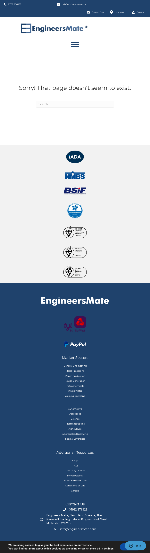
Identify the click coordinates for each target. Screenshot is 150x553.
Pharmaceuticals (75, 423)
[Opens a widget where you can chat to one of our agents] (135, 546)
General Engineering (75, 365)
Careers (75, 490)
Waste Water (75, 390)
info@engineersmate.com (74, 4)
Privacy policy (75, 475)
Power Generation (75, 380)
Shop (75, 460)
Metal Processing (75, 370)
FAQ (75, 465)
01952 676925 (14, 4)
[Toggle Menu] (75, 45)
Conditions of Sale (75, 485)
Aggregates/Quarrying (75, 433)
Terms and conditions (75, 480)
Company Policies (75, 470)
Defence (75, 418)
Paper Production (75, 375)
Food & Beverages (75, 438)
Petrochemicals (75, 385)
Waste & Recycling (75, 395)
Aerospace (75, 413)
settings (108, 548)
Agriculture (75, 428)
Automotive (75, 408)
